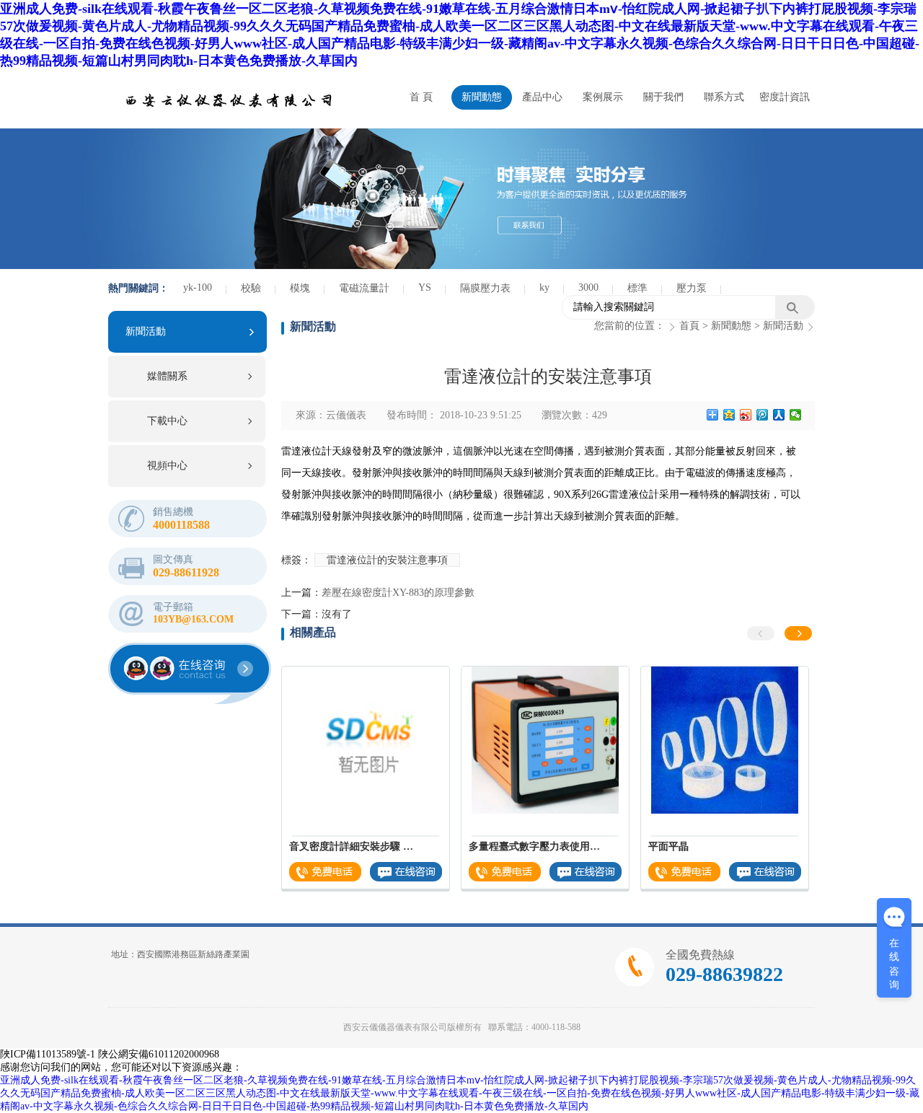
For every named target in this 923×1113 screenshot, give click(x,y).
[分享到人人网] (779, 415)
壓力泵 (691, 288)
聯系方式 (724, 97)
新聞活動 (145, 331)
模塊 (300, 288)
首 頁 (421, 97)
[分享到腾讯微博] (762, 415)
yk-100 (197, 287)
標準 (637, 288)
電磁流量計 (364, 288)
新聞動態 (482, 97)
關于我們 (663, 97)
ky (544, 287)
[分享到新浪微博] (746, 415)
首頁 (689, 325)
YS (424, 287)
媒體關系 (167, 376)
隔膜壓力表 (485, 288)
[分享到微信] (796, 415)
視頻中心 (167, 465)
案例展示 (603, 97)
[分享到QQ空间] (729, 415)
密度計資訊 (784, 97)
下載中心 (167, 420)
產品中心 (542, 97)
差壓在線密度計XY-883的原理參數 (398, 592)
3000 (588, 287)
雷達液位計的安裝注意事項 (387, 560)
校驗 (251, 288)
